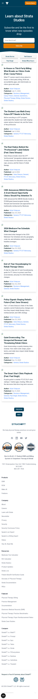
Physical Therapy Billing (10, 598)
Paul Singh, (13, 396)
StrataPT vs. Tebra (8, 644)
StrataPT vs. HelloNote (9, 660)
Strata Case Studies (8, 621)
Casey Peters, (9, 96)
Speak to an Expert (8, 532)
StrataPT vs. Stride (8, 648)
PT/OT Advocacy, (25, 134)
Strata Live (5, 571)
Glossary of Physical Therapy (12, 579)
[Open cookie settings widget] (3, 695)
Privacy (4, 520)
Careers (4, 508)
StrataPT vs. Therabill (9, 664)
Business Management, (21, 93)
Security (4, 524)
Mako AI (4, 489)
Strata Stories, (25, 98)
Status (4, 540)
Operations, (24, 96)
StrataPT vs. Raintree (9, 656)
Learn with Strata (7, 512)
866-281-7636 (19, 469)
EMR (3, 481)
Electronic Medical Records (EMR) (13, 609)
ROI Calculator (6, 559)
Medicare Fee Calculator (10, 555)
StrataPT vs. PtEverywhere (11, 652)
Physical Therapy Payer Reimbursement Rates (17, 617)
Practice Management (9, 602)
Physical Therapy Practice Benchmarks (15, 613)
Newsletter (5, 516)
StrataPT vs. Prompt (8, 636)
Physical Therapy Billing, (12, 98)
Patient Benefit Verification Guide (13, 575)
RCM (3, 485)
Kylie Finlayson (15, 89)
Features (5, 493)
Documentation (7, 606)
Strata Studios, (9, 100)
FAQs (3, 587)
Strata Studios (9, 136)
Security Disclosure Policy (11, 528)
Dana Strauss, (18, 174)
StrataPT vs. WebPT (8, 632)
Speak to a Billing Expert (10, 536)
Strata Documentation (9, 583)
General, (16, 96)
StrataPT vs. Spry (7, 640)
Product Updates (7, 567)
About (4, 504)
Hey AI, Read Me (7, 544)
